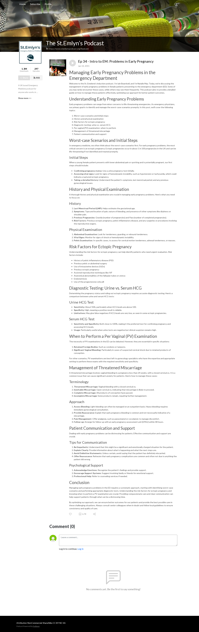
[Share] (94, 514)
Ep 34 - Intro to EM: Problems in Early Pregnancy (116, 61)
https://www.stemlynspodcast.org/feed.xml (69, 48)
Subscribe (35, 4)
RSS (38, 77)
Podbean (36, 626)
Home (22, 4)
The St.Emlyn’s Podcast (75, 43)
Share (25, 77)
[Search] (176, 4)
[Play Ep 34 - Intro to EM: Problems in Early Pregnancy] (72, 63)
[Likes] (70, 514)
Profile (48, 4)
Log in (80, 548)
